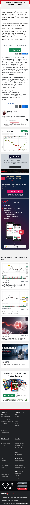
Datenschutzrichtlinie (7, 41)
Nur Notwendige (21, 46)
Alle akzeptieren (15, 50)
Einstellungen (8, 46)
